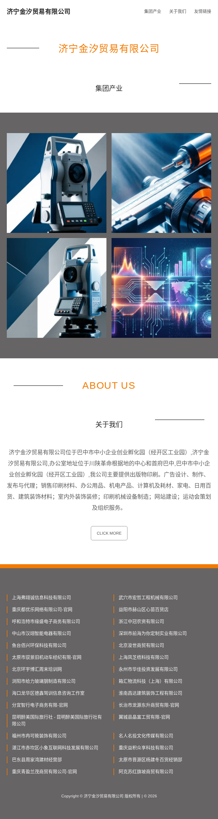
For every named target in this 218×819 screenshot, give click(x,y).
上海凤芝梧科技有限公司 (144, 657)
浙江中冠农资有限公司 (141, 621)
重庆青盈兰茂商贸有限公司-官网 (44, 771)
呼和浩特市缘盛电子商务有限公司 (46, 621)
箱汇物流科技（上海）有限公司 (150, 681)
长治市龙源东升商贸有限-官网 (149, 705)
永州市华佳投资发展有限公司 (148, 669)
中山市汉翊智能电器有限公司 (41, 633)
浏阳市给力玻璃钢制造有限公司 (44, 681)
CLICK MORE (109, 533)
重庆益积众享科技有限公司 (146, 747)
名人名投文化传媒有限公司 (146, 735)
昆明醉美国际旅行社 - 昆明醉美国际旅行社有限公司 (57, 720)
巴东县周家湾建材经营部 (37, 759)
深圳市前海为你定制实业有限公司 (153, 633)
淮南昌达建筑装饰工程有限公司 (150, 693)
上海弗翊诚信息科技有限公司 (41, 597)
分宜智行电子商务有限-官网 (40, 705)
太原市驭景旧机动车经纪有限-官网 (46, 657)
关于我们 (177, 11)
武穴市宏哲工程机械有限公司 (148, 597)
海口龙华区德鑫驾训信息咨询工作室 (48, 693)
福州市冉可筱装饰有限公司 (39, 735)
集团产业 (152, 11)
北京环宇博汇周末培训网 (37, 669)
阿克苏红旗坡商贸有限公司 (146, 771)
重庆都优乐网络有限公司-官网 (42, 609)
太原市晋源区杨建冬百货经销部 (150, 759)
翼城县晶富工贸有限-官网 (144, 717)
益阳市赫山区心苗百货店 (144, 609)
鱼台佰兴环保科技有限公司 (39, 645)
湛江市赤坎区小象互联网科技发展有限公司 (55, 747)
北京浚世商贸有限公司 (141, 645)
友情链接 (202, 11)
